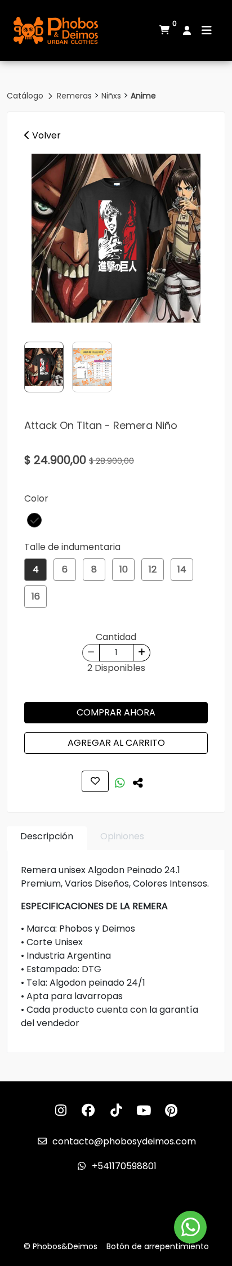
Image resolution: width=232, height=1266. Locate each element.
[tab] (47, 838)
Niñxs (112, 95)
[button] (34, 520)
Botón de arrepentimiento (157, 1246)
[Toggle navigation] (206, 30)
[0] (164, 30)
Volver (45, 135)
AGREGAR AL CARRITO (116, 742)
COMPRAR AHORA (116, 712)
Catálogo (26, 95)
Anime (143, 95)
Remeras (75, 95)
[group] (116, 238)
